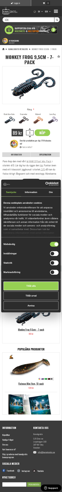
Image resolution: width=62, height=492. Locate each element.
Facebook (10, 470)
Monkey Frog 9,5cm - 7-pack (31, 329)
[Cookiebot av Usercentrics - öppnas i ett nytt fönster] (45, 184)
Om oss (5, 444)
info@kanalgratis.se (46, 452)
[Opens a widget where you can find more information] (51, 488)
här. (41, 165)
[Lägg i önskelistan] (59, 56)
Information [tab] (31, 192)
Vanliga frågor (8, 439)
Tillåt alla (31, 286)
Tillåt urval (31, 295)
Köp (42, 132)
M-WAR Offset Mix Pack (38, 161)
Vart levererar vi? (9, 449)
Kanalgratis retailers (18, 49)
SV (39, 11)
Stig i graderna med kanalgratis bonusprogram (14, 456)
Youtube (40, 470)
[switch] (54, 253)
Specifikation (45, 154)
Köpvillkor (6, 434)
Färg (29, 109)
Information (16, 154)
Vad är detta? (11, 43)
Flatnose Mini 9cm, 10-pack (31, 383)
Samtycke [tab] (11, 192)
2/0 (42, 169)
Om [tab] (51, 192)
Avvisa (31, 305)
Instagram (26, 470)
